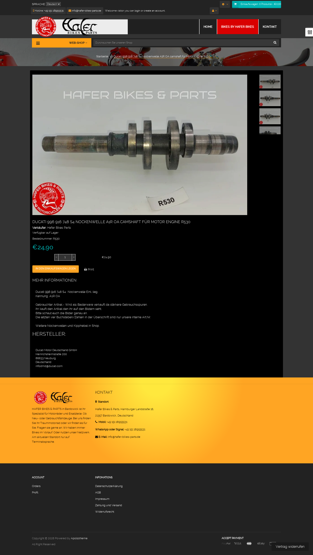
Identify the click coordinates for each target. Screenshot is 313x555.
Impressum (102, 498)
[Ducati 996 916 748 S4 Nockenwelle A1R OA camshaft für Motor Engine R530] (270, 81)
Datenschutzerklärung (109, 486)
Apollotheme (79, 538)
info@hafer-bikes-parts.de (86, 10)
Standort (103, 401)
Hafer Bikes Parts (59, 227)
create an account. (154, 10)
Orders (36, 486)
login (137, 10)
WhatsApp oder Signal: (109, 429)
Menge (37, 257)
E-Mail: (103, 436)
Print (90, 269)
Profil (35, 492)
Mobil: (102, 421)
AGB (98, 492)
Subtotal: (86, 257)
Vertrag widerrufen (290, 547)
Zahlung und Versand (108, 505)
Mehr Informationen (54, 280)
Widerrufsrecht (104, 511)
